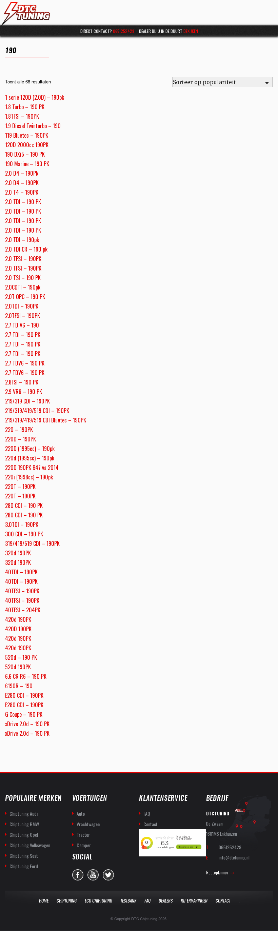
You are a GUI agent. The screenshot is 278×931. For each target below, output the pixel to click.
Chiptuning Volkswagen (29, 845)
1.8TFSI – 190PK (22, 116)
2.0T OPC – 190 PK (25, 297)
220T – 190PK (20, 486)
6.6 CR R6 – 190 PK (25, 676)
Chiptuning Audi (23, 813)
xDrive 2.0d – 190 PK (27, 724)
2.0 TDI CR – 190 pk (26, 249)
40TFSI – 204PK (22, 610)
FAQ (146, 813)
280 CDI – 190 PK (24, 505)
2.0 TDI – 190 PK (23, 202)
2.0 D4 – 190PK (22, 183)
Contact (150, 824)
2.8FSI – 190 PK (21, 382)
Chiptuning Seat (23, 855)
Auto (81, 813)
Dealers (166, 901)
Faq (147, 901)
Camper (84, 845)
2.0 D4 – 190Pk (21, 173)
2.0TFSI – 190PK (22, 316)
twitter (108, 874)
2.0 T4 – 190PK (21, 192)
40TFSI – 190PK (22, 591)
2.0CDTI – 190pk (22, 287)
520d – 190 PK (21, 657)
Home (43, 901)
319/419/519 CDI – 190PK (32, 543)
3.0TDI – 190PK (21, 524)
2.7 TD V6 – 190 (22, 325)
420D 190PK (18, 629)
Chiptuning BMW (24, 824)
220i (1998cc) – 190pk (29, 477)
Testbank (128, 901)
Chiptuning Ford (23, 866)
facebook (77, 874)
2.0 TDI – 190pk (22, 240)
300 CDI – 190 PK (24, 534)
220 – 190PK (19, 429)
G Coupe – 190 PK (23, 714)
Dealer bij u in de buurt (168, 31)
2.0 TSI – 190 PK (23, 278)
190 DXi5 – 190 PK (25, 154)
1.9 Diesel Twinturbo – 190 (33, 126)
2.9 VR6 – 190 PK (23, 392)
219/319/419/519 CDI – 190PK (37, 411)
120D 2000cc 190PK (26, 145)
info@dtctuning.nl (234, 857)
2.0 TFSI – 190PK (23, 259)
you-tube (93, 874)
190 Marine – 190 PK (27, 164)
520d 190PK (18, 667)
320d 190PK (18, 553)
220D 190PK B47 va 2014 (32, 467)
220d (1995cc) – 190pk (29, 458)
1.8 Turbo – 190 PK (24, 107)
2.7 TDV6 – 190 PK (24, 363)
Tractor (83, 834)
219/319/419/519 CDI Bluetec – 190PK (45, 420)
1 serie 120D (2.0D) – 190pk (34, 97)
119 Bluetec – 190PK (26, 135)
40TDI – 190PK (21, 572)
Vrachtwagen (88, 824)
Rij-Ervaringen (194, 901)
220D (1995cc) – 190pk (30, 448)
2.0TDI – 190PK (21, 306)
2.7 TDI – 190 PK (22, 335)
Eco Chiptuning (98, 901)
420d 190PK (18, 619)
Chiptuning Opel (23, 834)
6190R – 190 (19, 686)
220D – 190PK (20, 439)
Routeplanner (217, 872)
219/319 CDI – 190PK (27, 401)
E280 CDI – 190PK (24, 695)
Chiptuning (67, 901)
